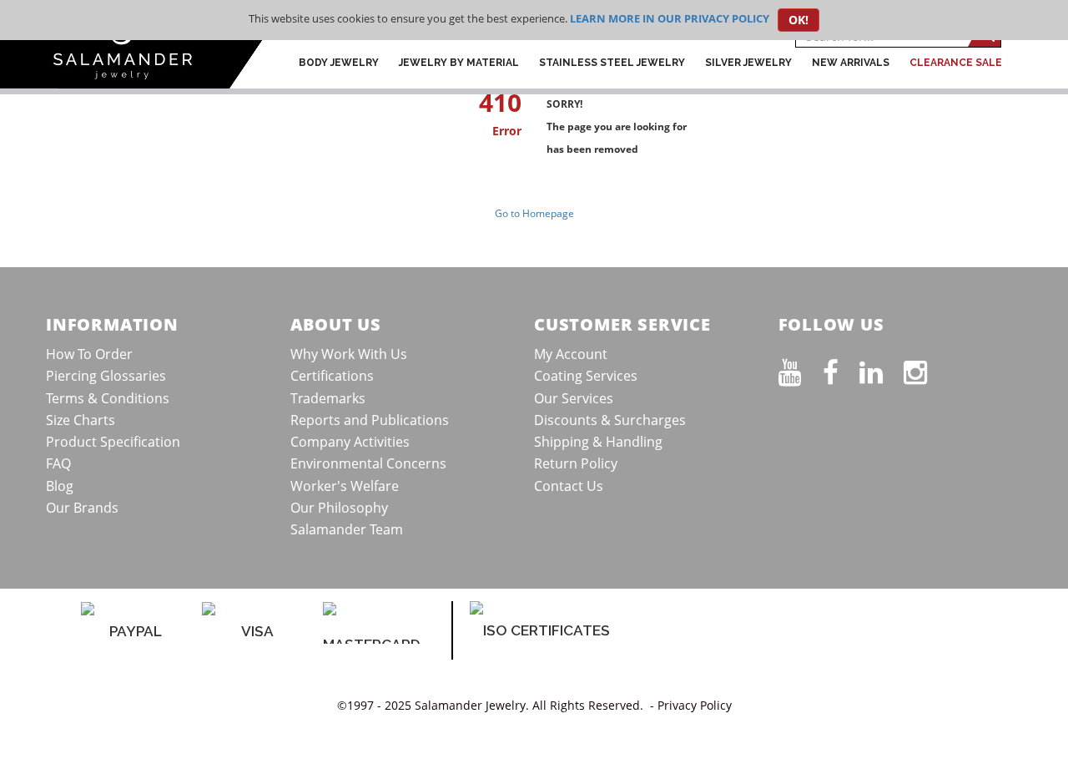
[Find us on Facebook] (841, 369)
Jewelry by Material (459, 62)
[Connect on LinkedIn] (881, 369)
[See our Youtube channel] (800, 369)
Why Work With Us (348, 354)
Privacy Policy (694, 705)
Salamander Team (346, 529)
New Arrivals (850, 62)
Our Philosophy (339, 507)
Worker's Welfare (344, 486)
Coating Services (585, 376)
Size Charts (80, 420)
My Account (570, 354)
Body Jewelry (339, 62)
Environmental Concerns (368, 463)
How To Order (89, 354)
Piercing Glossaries (106, 376)
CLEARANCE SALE (955, 62)
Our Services (573, 398)
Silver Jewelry (748, 62)
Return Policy (575, 463)
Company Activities (350, 442)
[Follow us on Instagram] (926, 369)
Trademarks (327, 398)
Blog (59, 486)
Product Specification (113, 442)
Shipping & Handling (598, 442)
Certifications (332, 376)
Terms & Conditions (107, 398)
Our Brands (82, 507)
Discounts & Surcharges (610, 420)
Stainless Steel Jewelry (612, 62)
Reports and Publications (369, 420)
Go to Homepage (534, 213)
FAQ (58, 463)
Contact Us (568, 486)
